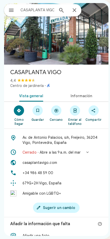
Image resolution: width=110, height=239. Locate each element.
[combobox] (37, 10)
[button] (56, 152)
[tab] (30, 95)
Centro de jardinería (27, 85)
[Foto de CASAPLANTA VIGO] (56, 34)
